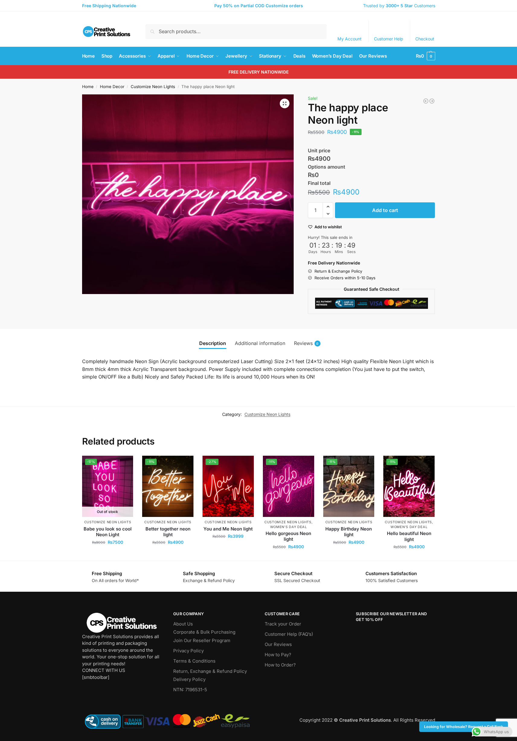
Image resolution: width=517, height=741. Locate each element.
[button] (425, 56)
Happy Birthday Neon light (348, 532)
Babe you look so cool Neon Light (108, 532)
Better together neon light (167, 532)
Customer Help (388, 38)
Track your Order (283, 624)
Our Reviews (278, 644)
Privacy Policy (188, 651)
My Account (349, 38)
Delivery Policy (189, 679)
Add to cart (385, 210)
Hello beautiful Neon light (409, 536)
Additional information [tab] (260, 343)
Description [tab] (212, 343)
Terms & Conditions (194, 661)
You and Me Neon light (228, 529)
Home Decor (112, 86)
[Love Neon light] (426, 101)
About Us (183, 624)
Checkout (424, 38)
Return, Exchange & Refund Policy (210, 671)
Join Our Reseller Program (201, 640)
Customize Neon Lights (153, 86)
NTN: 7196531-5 (190, 689)
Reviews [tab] (306, 343)
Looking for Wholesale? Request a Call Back (463, 726)
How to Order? (280, 665)
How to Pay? (278, 654)
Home (88, 86)
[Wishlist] (124, 464)
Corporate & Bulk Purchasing (204, 632)
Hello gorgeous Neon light (288, 536)
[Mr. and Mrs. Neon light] (432, 101)
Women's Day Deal (288, 527)
